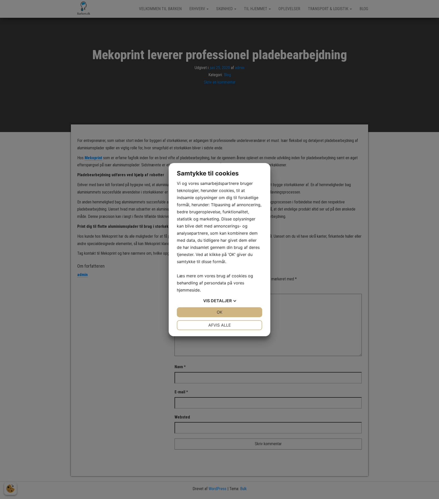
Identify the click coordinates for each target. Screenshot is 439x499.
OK (219, 312)
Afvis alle (219, 325)
